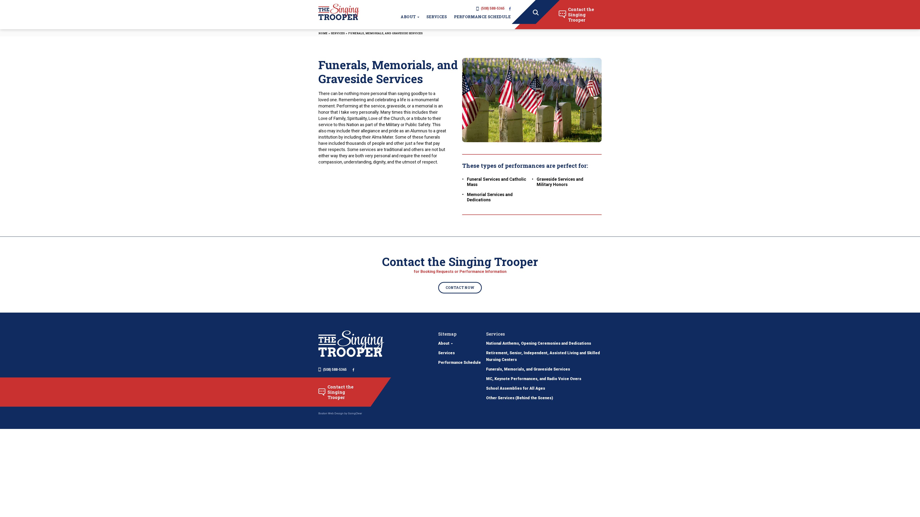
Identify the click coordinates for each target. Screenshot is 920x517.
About (409, 16)
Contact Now (460, 287)
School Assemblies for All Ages (515, 388)
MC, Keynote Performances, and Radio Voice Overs (533, 379)
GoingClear (355, 413)
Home (323, 33)
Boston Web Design (331, 413)
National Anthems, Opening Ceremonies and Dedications (538, 343)
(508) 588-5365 (493, 8)
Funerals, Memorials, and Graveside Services (528, 369)
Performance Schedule (482, 16)
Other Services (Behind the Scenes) (519, 398)
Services (436, 16)
